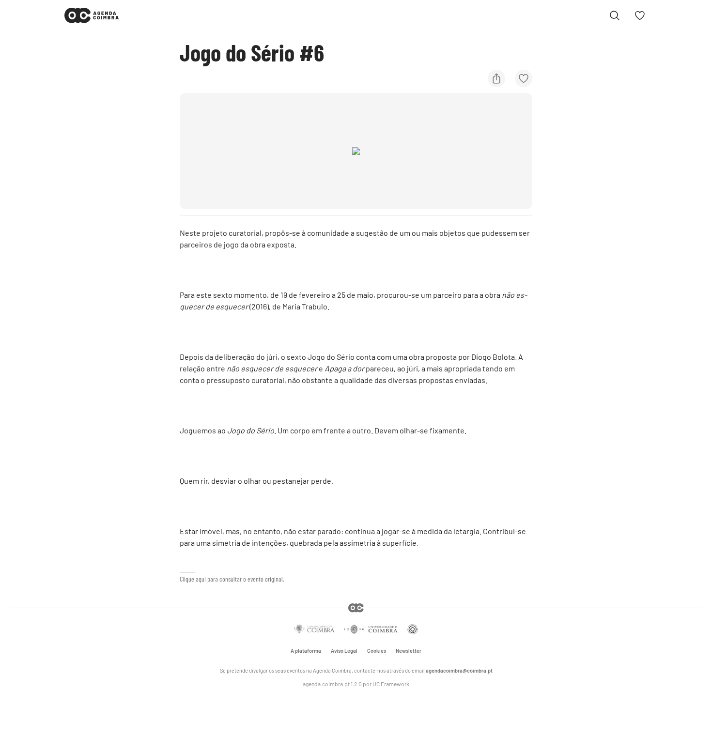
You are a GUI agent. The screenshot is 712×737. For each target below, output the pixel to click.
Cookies (376, 651)
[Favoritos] (640, 15)
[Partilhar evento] (496, 78)
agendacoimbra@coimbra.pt (459, 670)
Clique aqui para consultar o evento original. (232, 579)
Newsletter (408, 651)
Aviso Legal (344, 651)
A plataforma (306, 651)
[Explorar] (614, 15)
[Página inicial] (91, 15)
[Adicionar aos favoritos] (523, 78)
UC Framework (390, 683)
